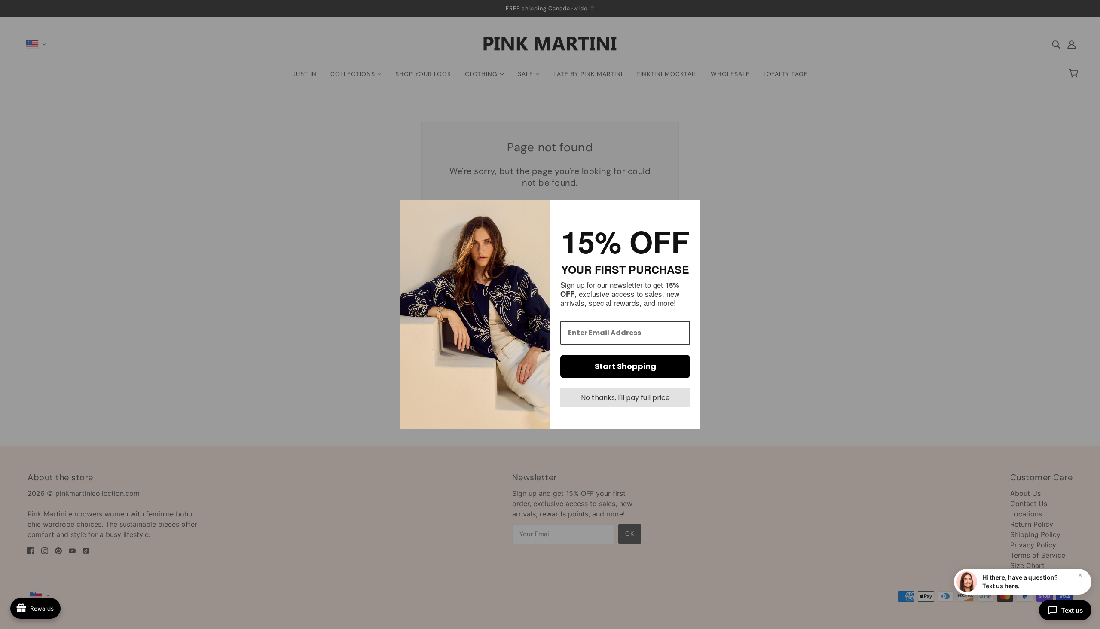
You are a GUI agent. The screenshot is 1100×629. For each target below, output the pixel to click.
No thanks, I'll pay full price (625, 398)
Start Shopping (625, 366)
